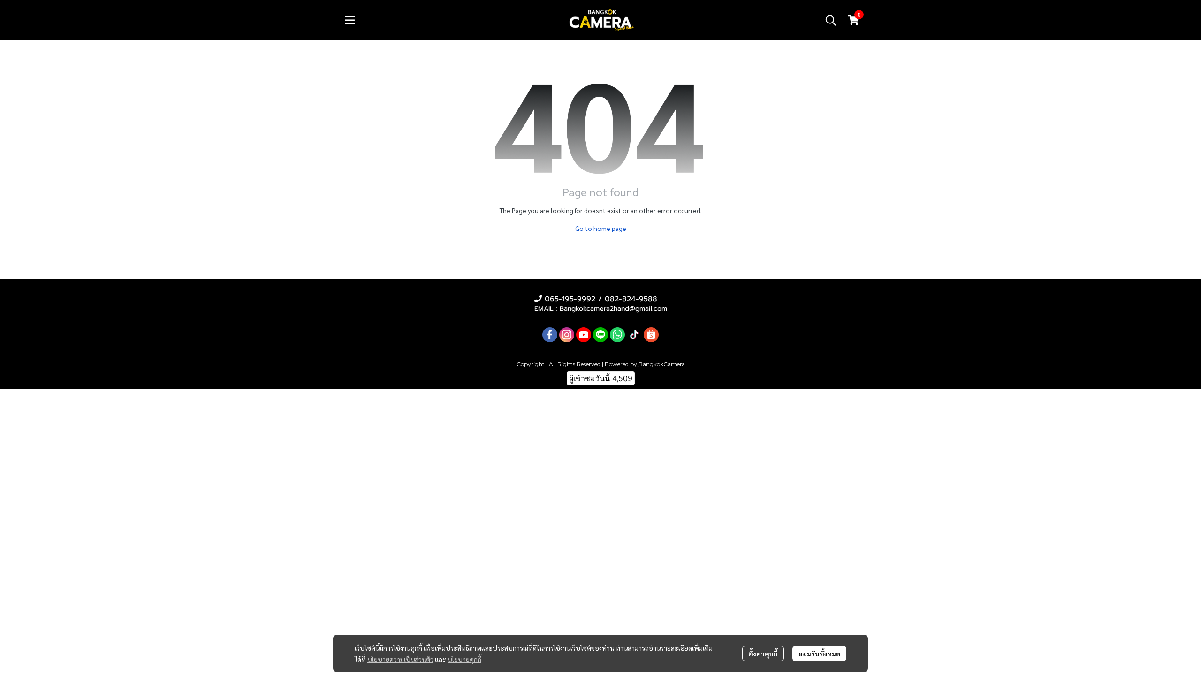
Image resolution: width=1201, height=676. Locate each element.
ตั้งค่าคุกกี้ (763, 653)
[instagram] (566, 334)
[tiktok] (634, 334)
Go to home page (600, 228)
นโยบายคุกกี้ (464, 659)
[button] (831, 20)
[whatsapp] (617, 334)
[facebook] (549, 334)
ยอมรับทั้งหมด (819, 653)
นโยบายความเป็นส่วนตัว (400, 659)
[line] (600, 334)
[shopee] (651, 334)
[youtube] (583, 334)
